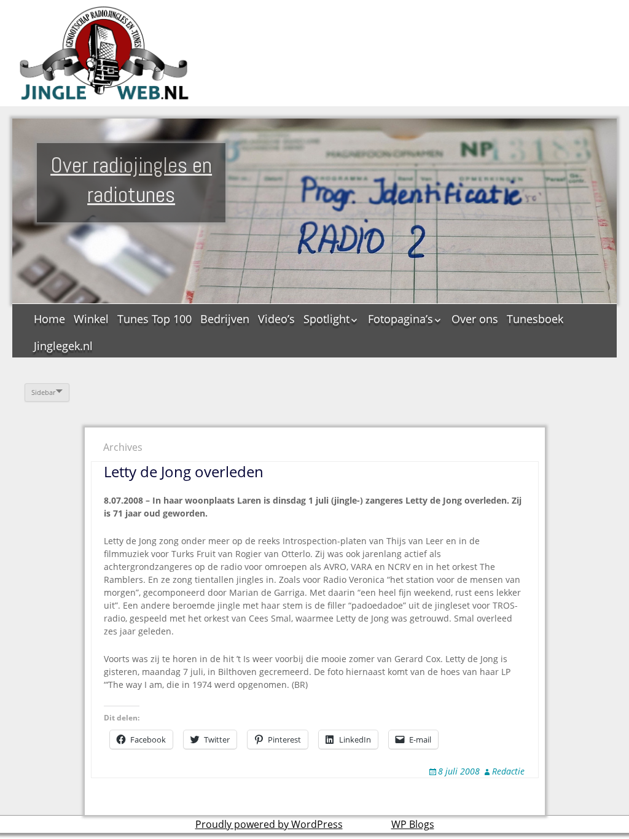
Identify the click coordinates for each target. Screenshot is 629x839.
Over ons (474, 318)
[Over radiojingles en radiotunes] (104, 53)
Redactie (508, 771)
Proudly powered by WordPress (269, 824)
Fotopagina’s (400, 318)
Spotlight (326, 318)
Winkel (91, 318)
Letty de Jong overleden (184, 471)
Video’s (276, 318)
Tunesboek (535, 318)
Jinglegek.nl (63, 345)
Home (49, 318)
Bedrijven (224, 318)
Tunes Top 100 (154, 318)
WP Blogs (412, 824)
